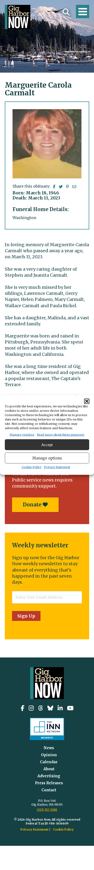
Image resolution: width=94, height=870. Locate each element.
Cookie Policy (31, 467)
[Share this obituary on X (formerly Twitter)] (61, 186)
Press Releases (49, 783)
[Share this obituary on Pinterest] (67, 186)
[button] (86, 401)
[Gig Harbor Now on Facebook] (22, 708)
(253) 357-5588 (47, 809)
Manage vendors (22, 434)
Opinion (49, 755)
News (49, 748)
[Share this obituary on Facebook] (54, 186)
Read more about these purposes (60, 434)
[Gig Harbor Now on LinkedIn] (60, 708)
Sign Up (26, 616)
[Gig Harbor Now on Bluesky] (50, 708)
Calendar (49, 762)
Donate (33, 504)
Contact (48, 790)
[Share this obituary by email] (74, 186)
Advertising (48, 776)
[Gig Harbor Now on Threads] (40, 708)
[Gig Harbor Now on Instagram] (31, 708)
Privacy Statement (57, 467)
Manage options (47, 458)
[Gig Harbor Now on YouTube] (70, 708)
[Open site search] (66, 12)
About (48, 769)
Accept (47, 445)
